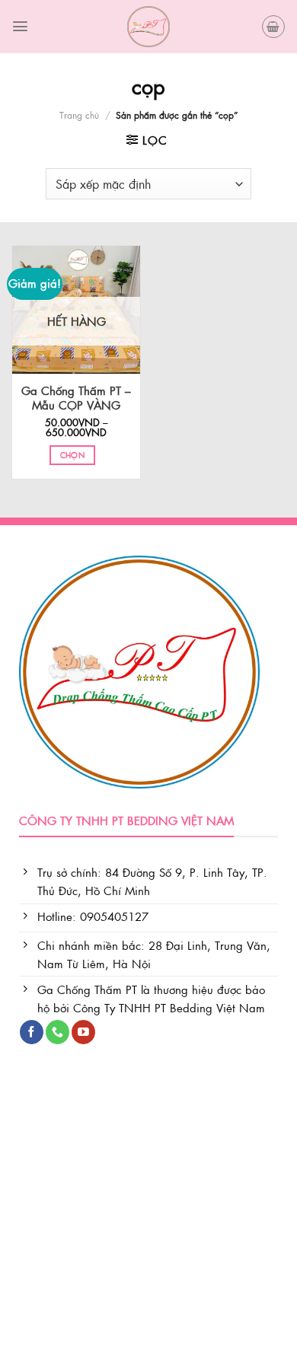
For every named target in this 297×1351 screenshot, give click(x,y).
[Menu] (20, 26)
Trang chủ (79, 115)
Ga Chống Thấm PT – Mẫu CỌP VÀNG (76, 398)
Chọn (72, 454)
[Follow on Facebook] (31, 1032)
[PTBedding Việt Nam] (148, 26)
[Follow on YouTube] (83, 1032)
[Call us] (57, 1032)
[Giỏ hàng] (273, 26)
